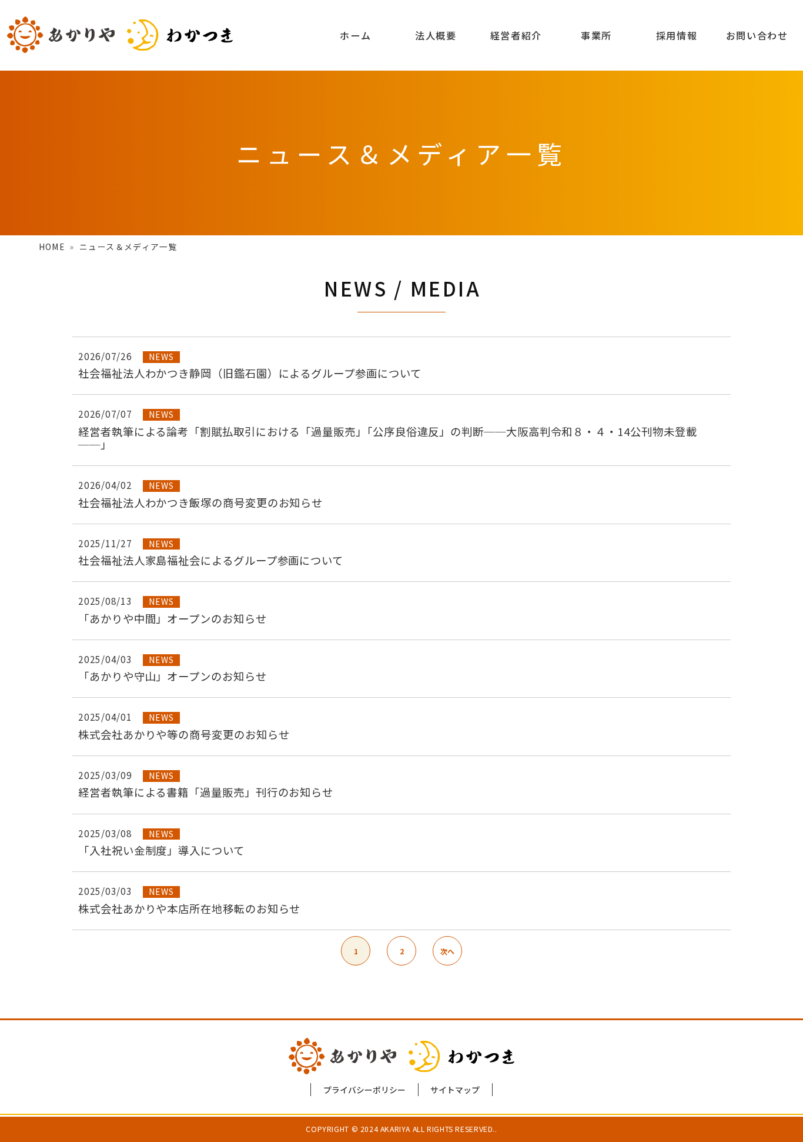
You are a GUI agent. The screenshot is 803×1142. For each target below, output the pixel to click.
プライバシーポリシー (364, 1090)
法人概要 (435, 35)
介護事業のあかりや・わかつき (120, 34)
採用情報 (676, 35)
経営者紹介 (516, 35)
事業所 (596, 35)
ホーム (355, 35)
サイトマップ (455, 1090)
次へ (447, 951)
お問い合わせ (757, 35)
